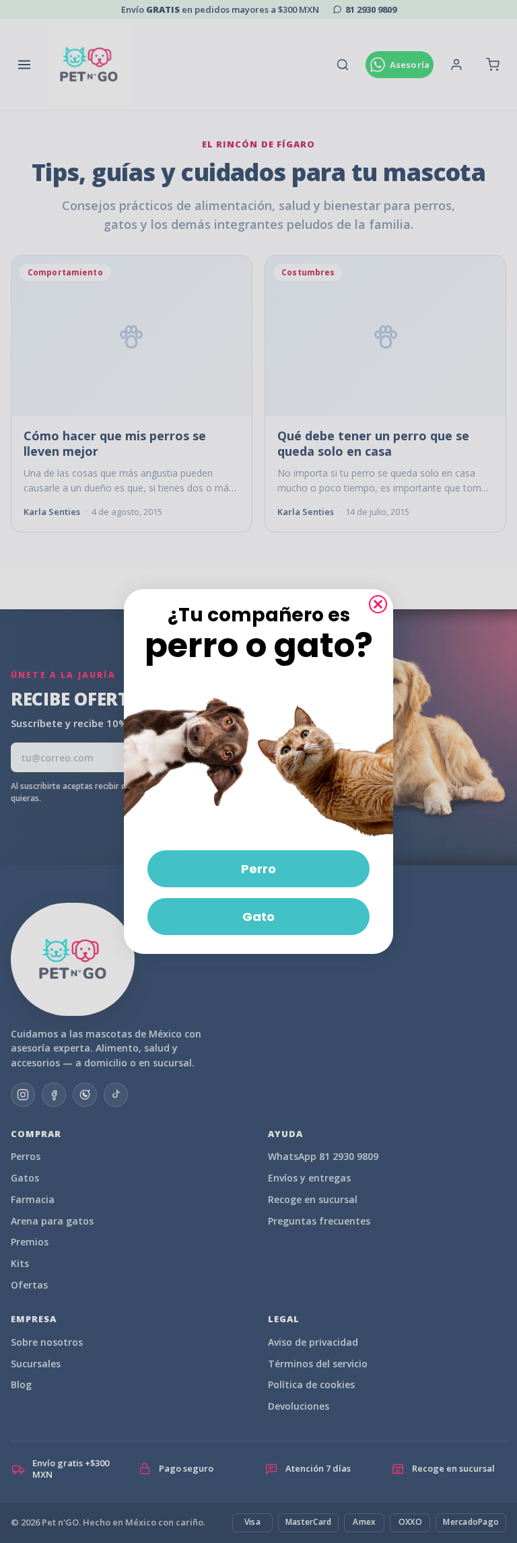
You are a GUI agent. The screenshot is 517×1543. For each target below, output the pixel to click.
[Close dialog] (378, 604)
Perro (258, 868)
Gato (258, 916)
